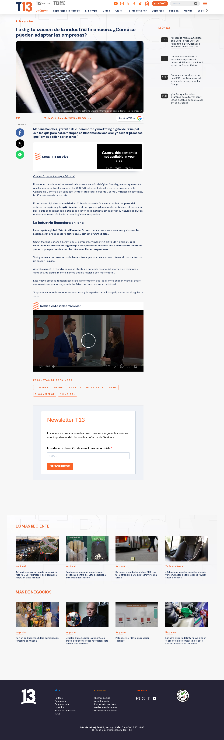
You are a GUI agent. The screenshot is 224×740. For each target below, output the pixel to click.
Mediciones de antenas (105, 707)
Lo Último (42, 10)
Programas (60, 701)
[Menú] (205, 3)
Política (173, 10)
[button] (206, 10)
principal (67, 394)
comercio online (49, 387)
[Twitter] (143, 699)
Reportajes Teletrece (66, 10)
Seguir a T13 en (126, 118)
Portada (59, 698)
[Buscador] (195, 3)
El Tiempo (91, 10)
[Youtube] (154, 699)
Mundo (188, 10)
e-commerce (45, 394)
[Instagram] (138, 699)
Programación (62, 704)
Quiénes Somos (102, 698)
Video (106, 10)
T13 (18, 118)
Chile (118, 10)
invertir (75, 387)
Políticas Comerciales (105, 704)
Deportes (158, 10)
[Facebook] (149, 699)
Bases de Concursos (65, 710)
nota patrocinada (101, 387)
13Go (57, 713)
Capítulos (59, 707)
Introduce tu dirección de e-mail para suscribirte (79, 448)
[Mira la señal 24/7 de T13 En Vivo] (160, 3)
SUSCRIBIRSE (60, 466)
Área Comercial (101, 701)
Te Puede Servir (137, 10)
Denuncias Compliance (105, 710)
